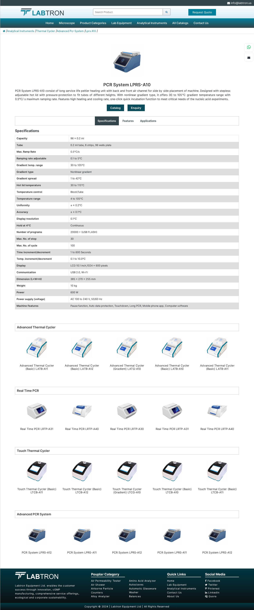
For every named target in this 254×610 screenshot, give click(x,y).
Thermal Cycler (45, 31)
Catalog (115, 108)
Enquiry (136, 108)
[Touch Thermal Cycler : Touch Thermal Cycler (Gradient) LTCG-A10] (127, 470)
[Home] (4, 31)
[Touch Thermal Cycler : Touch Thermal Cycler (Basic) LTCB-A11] (36, 470)
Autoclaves (136, 584)
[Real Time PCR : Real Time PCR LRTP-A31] (36, 410)
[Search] (167, 11)
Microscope (67, 23)
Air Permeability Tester (106, 580)
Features (128, 121)
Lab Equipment (121, 23)
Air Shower (98, 584)
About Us (173, 596)
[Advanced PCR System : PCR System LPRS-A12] (36, 534)
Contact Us (201, 23)
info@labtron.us (240, 3)
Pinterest (213, 588)
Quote (202, 12)
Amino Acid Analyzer (142, 580)
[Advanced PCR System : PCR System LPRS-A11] (82, 534)
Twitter (213, 584)
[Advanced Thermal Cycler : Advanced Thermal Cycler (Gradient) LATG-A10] (127, 347)
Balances (135, 596)
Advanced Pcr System (70, 31)
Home (50, 23)
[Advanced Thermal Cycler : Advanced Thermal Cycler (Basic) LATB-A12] (82, 347)
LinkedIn (213, 592)
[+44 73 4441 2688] (249, 47)
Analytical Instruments (152, 23)
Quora (212, 596)
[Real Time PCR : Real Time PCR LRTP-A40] (82, 410)
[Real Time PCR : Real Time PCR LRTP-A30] (127, 410)
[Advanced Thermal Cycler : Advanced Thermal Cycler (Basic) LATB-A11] (36, 347)
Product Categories (93, 23)
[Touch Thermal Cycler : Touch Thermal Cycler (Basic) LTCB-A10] (172, 470)
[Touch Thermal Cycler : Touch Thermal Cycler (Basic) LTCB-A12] (82, 470)
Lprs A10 (91, 31)
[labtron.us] (42, 11)
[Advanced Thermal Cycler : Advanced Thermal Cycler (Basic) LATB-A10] (172, 347)
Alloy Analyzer (100, 596)
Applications (148, 121)
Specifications (107, 121)
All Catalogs (180, 23)
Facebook (213, 580)
